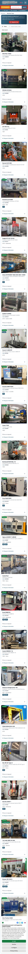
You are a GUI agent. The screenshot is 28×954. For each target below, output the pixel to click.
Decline (14, 944)
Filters (5, 26)
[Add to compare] (25, 65)
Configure (14, 947)
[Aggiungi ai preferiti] (25, 34)
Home (3, 13)
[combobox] (7, 30)
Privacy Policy (14, 951)
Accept (14, 941)
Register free (15, 22)
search (24, 7)
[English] (21, 2)
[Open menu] (25, 2)
